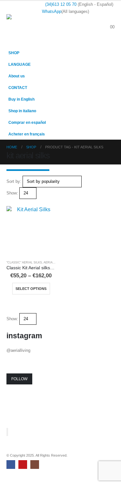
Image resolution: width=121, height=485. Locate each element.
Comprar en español (27, 122)
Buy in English (21, 99)
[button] (110, 19)
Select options (30, 289)
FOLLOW (19, 379)
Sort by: (13, 181)
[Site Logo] (24, 23)
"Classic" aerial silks (24, 262)
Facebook (10, 464)
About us (16, 76)
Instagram (34, 464)
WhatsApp (51, 11)
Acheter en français (26, 134)
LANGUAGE (19, 64)
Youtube (22, 464)
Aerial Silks (54, 262)
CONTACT (17, 87)
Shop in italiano (22, 111)
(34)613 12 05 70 (60, 4)
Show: (12, 193)
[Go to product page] (31, 230)
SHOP (13, 53)
